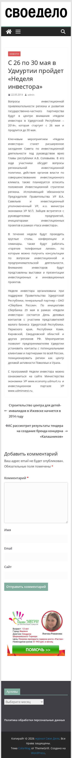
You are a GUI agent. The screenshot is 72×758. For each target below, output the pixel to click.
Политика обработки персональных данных (34, 720)
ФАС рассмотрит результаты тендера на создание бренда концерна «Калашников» (34, 431)
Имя (7, 530)
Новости (14, 54)
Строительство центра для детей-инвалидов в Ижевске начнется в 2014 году (35, 410)
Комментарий (16, 478)
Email (8, 548)
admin (31, 94)
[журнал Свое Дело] (8, 31)
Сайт (8, 567)
